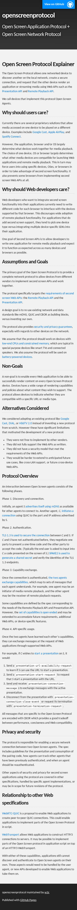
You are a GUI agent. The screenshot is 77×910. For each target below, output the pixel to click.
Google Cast (40, 132)
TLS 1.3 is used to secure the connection (26, 535)
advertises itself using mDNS (42, 506)
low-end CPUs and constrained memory (25, 343)
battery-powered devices (17, 357)
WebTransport (10, 834)
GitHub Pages (28, 900)
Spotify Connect (11, 136)
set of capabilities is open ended (38, 612)
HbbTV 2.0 (25, 423)
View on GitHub (54, 4)
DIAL (12, 423)
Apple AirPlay (56, 132)
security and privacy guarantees (53, 327)
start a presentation (46, 653)
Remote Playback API (40, 91)
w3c (46, 892)
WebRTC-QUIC (10, 813)
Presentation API (12, 91)
